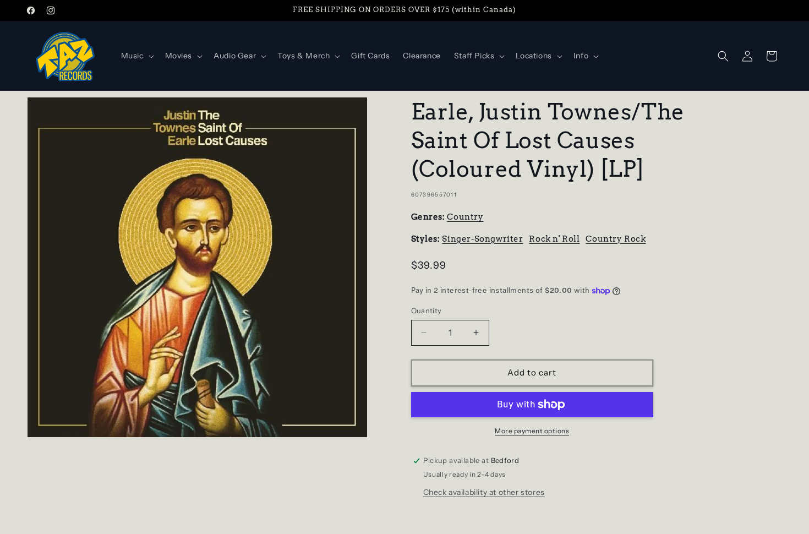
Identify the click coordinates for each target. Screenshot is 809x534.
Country (465, 217)
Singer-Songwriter (482, 239)
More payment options (532, 431)
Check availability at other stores (484, 492)
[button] (136, 55)
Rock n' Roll (554, 239)
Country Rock (616, 239)
